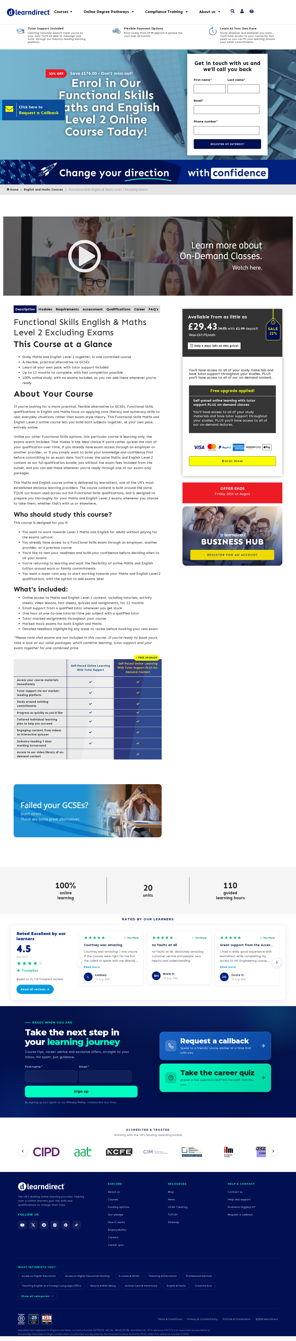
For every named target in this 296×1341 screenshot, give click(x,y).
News (171, 1199)
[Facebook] (44, 1225)
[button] (110, 12)
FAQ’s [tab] (153, 309)
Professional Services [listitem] (199, 1275)
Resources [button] (177, 1183)
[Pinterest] (65, 1225)
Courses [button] (61, 11)
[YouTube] (22, 1225)
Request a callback (240, 1214)
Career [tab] (139, 309)
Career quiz (116, 1244)
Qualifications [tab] (118, 309)
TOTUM (172, 1214)
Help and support (239, 1199)
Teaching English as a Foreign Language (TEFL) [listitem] (51, 1285)
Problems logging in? (241, 1207)
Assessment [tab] (93, 309)
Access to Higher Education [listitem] (39, 1275)
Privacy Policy (76, 1102)
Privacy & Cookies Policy (202, 1319)
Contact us (235, 1191)
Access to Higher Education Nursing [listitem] (87, 1275)
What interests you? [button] (37, 1267)
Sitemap (173, 1222)
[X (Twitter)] (33, 1225)
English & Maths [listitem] (176, 1285)
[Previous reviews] (81, 962)
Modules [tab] (45, 309)
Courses (113, 1199)
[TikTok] (76, 1225)
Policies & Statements (236, 1319)
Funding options (118, 1207)
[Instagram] (54, 1225)
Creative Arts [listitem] (203, 1285)
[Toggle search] (232, 11)
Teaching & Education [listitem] (163, 1275)
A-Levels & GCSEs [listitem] (129, 1275)
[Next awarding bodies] (273, 1151)
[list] (148, 1152)
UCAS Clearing (177, 1207)
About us (114, 1191)
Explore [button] (115, 1183)
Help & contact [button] (241, 1183)
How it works (116, 1222)
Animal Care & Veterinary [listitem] (141, 1285)
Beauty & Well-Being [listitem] (103, 1285)
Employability (117, 1229)
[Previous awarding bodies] (23, 1151)
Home (14, 189)
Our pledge (115, 1214)
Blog (171, 1191)
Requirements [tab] (67, 309)
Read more (92, 967)
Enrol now (232, 461)
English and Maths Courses (43, 189)
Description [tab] (25, 309)
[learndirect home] (41, 1186)
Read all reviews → (35, 989)
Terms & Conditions (170, 1319)
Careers (113, 1237)
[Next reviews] (277, 962)
